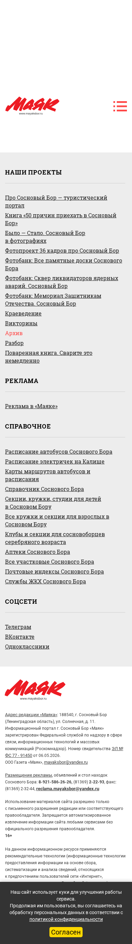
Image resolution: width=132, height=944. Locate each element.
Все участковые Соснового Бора (49, 561)
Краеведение (23, 313)
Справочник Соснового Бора (44, 488)
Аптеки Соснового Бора (37, 551)
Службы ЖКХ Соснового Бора (45, 581)
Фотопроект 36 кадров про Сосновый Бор (62, 250)
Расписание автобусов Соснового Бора (58, 451)
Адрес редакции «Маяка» (31, 714)
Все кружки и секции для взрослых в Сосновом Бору (57, 520)
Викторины (21, 323)
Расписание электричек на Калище (55, 461)
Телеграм (18, 626)
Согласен (66, 932)
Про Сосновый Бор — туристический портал (56, 201)
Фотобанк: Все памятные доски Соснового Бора (63, 264)
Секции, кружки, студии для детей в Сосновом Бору (53, 502)
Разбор (14, 342)
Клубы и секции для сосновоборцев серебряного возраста (55, 537)
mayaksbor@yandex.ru (66, 762)
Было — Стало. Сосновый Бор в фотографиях (45, 236)
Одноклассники (27, 646)
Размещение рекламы (28, 775)
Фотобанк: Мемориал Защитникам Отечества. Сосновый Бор (53, 299)
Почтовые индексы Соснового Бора (54, 571)
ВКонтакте (20, 636)
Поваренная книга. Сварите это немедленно (48, 356)
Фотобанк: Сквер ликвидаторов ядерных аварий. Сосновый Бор (61, 281)
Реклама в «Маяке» (31, 406)
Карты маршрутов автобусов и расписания (47, 475)
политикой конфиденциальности (66, 919)
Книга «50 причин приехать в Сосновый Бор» (60, 219)
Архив (14, 333)
